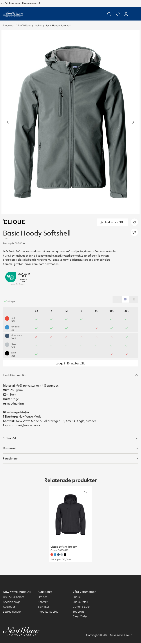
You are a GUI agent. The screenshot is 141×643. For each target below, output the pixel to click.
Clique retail (80, 602)
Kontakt (43, 602)
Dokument (9, 448)
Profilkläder (24, 25)
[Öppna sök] (109, 14)
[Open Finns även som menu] (134, 232)
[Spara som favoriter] (117, 14)
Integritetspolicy (48, 611)
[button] (70, 122)
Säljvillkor (43, 606)
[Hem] (13, 14)
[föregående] (8, 122)
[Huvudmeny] (134, 14)
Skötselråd (9, 438)
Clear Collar (80, 616)
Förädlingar (10, 458)
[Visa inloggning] (126, 14)
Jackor (38, 25)
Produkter (8, 25)
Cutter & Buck (81, 606)
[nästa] (133, 122)
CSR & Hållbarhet (13, 597)
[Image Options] (132, 36)
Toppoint (78, 611)
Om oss (43, 597)
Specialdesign (12, 602)
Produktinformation (15, 375)
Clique (77, 597)
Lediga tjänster (12, 611)
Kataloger (9, 606)
